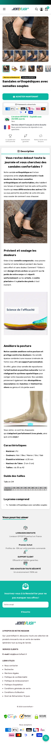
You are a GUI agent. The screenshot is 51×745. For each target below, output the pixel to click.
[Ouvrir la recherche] (36, 9)
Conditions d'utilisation (14, 692)
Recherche (8, 669)
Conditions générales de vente (17, 688)
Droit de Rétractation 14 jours (17, 696)
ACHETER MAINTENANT (27, 96)
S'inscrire (25, 612)
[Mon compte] (41, 9)
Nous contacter (11, 666)
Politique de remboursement (16, 681)
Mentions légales (11, 673)
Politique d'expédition (13, 685)
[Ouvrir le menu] (4, 9)
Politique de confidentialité (15, 677)
